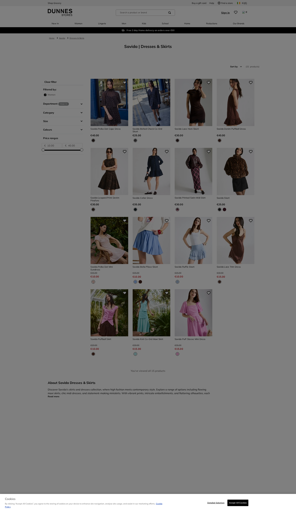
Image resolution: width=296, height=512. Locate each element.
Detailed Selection (215, 502)
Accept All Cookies (238, 502)
